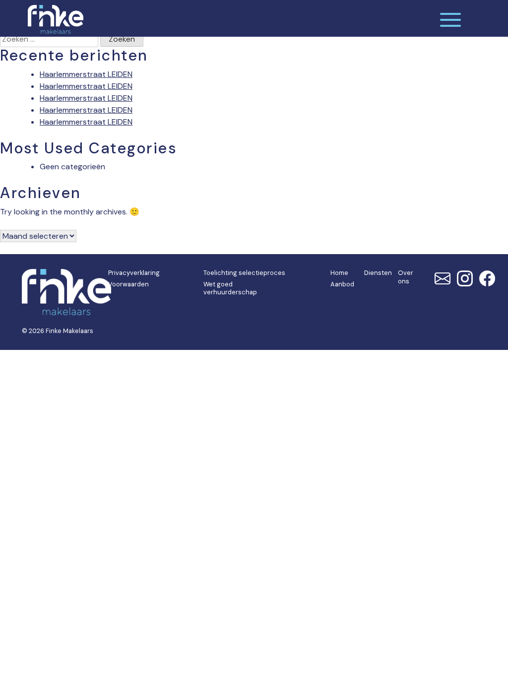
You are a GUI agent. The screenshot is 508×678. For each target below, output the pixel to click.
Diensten (378, 273)
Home (339, 273)
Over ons (405, 277)
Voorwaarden (128, 284)
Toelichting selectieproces (244, 273)
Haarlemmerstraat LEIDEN (86, 74)
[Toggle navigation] (450, 18)
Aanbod (342, 284)
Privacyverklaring (134, 273)
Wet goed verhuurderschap (230, 288)
